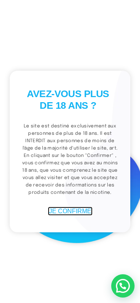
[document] (70, 151)
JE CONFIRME (70, 211)
